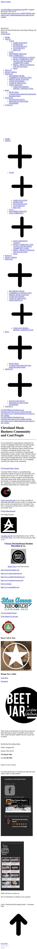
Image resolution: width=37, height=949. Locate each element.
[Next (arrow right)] (4, 947)
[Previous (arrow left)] (1, 947)
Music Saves (12, 566)
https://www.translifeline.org (10, 587)
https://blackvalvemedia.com (10, 570)
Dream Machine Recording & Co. (22, 544)
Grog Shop (4, 678)
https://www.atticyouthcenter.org (11, 573)
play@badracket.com (17, 9)
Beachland (4, 681)
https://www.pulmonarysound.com (12, 580)
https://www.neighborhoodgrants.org (13, 577)
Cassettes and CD (6, 536)
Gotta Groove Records (8, 500)
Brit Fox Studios (6, 584)
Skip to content (6, 2)
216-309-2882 (5, 9)
